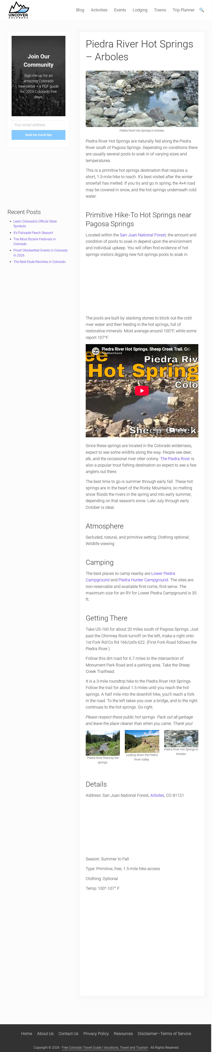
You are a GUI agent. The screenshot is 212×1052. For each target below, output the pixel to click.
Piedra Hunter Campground (143, 580)
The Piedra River (175, 458)
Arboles (157, 795)
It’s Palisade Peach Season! (33, 233)
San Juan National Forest (143, 235)
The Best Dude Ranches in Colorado (39, 262)
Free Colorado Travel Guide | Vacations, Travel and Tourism (105, 1048)
